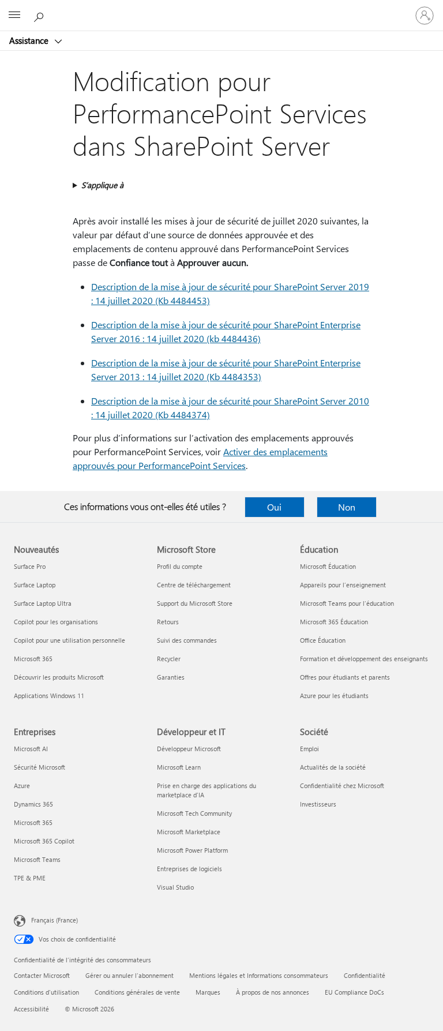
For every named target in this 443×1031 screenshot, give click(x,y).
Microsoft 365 (33, 658)
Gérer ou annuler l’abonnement (129, 975)
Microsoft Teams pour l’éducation (347, 603)
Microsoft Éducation (328, 566)
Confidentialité (364, 975)
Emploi (309, 748)
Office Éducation (323, 640)
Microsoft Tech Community (194, 813)
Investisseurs (318, 804)
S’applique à (102, 184)
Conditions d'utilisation (46, 992)
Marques (208, 992)
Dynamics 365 (33, 804)
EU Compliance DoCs (354, 992)
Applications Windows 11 (49, 695)
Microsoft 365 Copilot (44, 841)
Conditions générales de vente (137, 992)
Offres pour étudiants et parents (345, 677)
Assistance (30, 40)
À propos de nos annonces (272, 992)
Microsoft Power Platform (192, 850)
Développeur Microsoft (189, 748)
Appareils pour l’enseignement (343, 584)
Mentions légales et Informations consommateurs (258, 975)
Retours (168, 621)
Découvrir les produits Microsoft (59, 677)
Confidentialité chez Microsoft (342, 785)
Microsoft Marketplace (188, 831)
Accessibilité (31, 1008)
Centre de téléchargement (194, 584)
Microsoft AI (31, 748)
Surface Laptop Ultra (43, 603)
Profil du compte (179, 566)
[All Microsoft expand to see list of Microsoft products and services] (14, 15)
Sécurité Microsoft (39, 767)
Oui (274, 507)
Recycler (169, 658)
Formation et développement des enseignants (364, 658)
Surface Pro (30, 566)
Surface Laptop (34, 584)
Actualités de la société (333, 767)
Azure (22, 785)
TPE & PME (30, 877)
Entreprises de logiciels (189, 868)
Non (346, 507)
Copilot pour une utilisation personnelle (69, 640)
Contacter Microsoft (42, 975)
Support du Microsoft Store (194, 603)
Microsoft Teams (37, 859)
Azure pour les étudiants (334, 695)
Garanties (171, 677)
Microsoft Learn (179, 767)
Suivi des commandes (187, 640)
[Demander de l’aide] (40, 15)
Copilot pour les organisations (56, 621)
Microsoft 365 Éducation (334, 621)
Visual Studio (175, 887)
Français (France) (54, 920)
